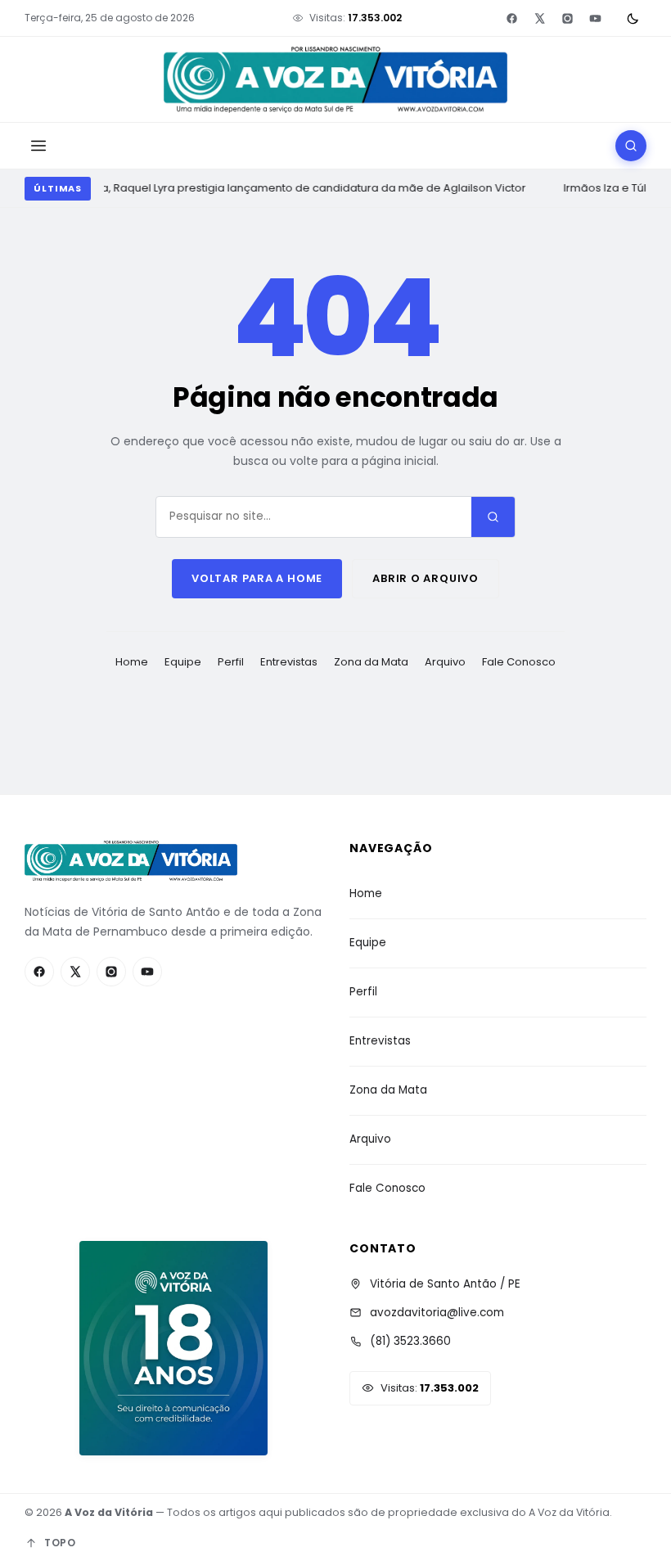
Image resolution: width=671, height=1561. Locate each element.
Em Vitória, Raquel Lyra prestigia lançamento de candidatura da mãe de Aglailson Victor (288, 188)
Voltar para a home (256, 578)
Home (131, 662)
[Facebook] (511, 18)
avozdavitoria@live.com (437, 1312)
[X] (539, 18)
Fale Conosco (519, 662)
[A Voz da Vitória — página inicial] (335, 80)
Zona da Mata (371, 662)
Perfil (231, 662)
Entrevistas (288, 662)
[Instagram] (567, 18)
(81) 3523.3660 (410, 1341)
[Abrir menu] (38, 146)
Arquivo (445, 662)
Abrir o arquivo (425, 578)
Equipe (182, 662)
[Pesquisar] (630, 145)
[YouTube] (595, 18)
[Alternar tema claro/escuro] (632, 18)
